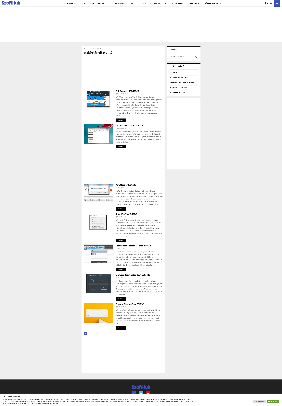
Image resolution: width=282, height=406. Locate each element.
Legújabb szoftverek (212, 3)
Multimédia (155, 3)
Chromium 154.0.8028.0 (178, 88)
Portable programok (174, 3)
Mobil (141, 3)
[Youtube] (271, 3)
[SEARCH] (196, 57)
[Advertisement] (132, 24)
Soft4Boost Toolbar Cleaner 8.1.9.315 (133, 246)
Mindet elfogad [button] (273, 401)
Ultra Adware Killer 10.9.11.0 (129, 125)
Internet (102, 3)
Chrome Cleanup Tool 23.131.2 (130, 304)
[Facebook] (266, 3)
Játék (133, 3)
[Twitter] (268, 3)
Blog (81, 3)
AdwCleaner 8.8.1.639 (126, 185)
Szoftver (193, 3)
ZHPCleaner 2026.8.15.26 (127, 91)
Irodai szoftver (118, 3)
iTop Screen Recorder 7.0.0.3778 (182, 83)
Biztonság (68, 3)
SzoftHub (11, 3)
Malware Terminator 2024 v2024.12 (133, 275)
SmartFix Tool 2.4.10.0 (126, 214)
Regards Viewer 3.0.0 (177, 93)
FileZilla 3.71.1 (175, 73)
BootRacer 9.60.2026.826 (179, 78)
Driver (91, 3)
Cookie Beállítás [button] (259, 401)
